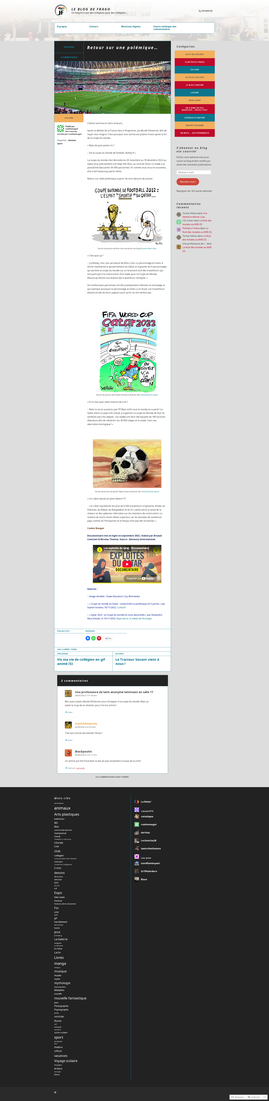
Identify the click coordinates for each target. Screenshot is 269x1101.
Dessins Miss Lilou (148, 248)
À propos (62, 26)
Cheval (57, 836)
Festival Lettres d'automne (65, 904)
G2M (56, 912)
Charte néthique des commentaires (164, 28)
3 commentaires (69, 57)
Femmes (58, 900)
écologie (57, 1072)
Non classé (195, 100)
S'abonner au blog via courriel (192, 149)
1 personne (80, 768)
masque (57, 968)
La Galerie (61, 939)
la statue (58, 948)
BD (56, 822)
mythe (57, 979)
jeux (57, 932)
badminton (59, 819)
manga (60, 963)
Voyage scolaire (65, 1061)
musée (57, 975)
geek (56, 915)
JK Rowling (58, 936)
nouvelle (58, 993)
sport (60, 143)
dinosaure (58, 876)
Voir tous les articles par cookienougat (69, 132)
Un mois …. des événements (194, 133)
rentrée (59, 1016)
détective (58, 879)
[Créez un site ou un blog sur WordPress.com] (55, 1092)
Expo (58, 892)
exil (55, 888)
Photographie (61, 1005)
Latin (57, 952)
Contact (93, 26)
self (55, 1024)
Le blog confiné (195, 85)
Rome (58, 1020)
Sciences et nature (195, 117)
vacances (60, 1055)
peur (56, 1002)
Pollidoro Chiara (191, 228)
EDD (56, 882)
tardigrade (58, 1041)
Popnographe (61, 1009)
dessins (72, 140)
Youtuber (58, 1065)
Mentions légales (131, 26)
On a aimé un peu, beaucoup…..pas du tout (195, 109)
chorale (58, 842)
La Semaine (58, 946)
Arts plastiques (66, 814)
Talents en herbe (195, 125)
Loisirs (195, 92)
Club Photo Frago (194, 62)
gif (55, 918)
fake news (59, 897)
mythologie (62, 983)
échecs (58, 1068)
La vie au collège (194, 77)
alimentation (59, 803)
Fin (56, 908)
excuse (57, 886)
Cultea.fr (121, 607)
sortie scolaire (60, 1032)
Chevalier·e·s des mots (62, 839)
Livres (59, 957)
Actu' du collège (195, 54)
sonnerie (57, 1030)
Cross (57, 868)
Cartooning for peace (149, 394)
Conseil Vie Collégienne (63, 864)
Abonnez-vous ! (188, 181)
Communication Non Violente (65, 859)
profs (56, 1013)
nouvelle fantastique (70, 998)
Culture (69, 118)
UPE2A (58, 1051)
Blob (56, 826)
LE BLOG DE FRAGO (91, 9)
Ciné (56, 846)
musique (60, 971)
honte (57, 928)
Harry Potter (58, 925)
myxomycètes (60, 987)
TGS (55, 1044)
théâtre (58, 1047)
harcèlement (60, 921)
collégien (59, 855)
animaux (62, 808)
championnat (60, 833)
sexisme (57, 1027)
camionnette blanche (63, 830)
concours (58, 861)
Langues (58, 943)
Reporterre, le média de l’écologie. (134, 618)
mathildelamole (86, 723)
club (57, 851)
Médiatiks (59, 990)
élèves (57, 1074)
